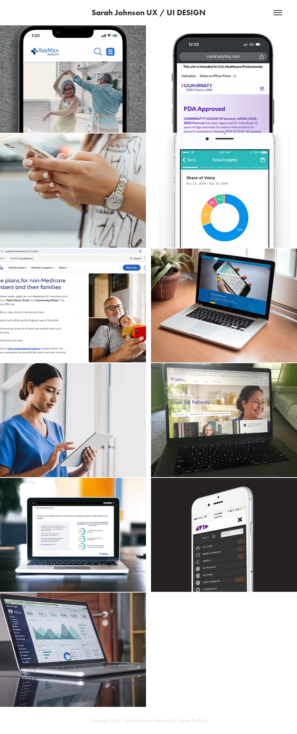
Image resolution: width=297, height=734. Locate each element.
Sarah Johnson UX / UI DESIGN (149, 12)
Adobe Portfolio (192, 720)
